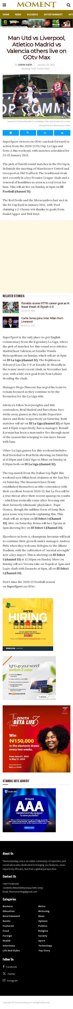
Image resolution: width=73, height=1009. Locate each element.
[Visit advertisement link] (36, 23)
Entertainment (53, 14)
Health (6, 940)
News (18, 14)
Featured (8, 925)
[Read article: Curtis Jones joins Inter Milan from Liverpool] (11, 322)
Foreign (7, 935)
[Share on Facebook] (11, 133)
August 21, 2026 (28, 311)
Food (6, 930)
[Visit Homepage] (36, 5)
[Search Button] (68, 5)
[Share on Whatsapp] (45, 133)
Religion (43, 930)
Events (6, 921)
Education (9, 911)
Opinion (42, 921)
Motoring (43, 911)
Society (42, 935)
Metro (42, 906)
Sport (41, 940)
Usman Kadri (25, 64)
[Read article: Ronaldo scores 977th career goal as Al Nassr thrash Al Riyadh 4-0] (11, 307)
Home (6, 14)
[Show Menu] (4, 5)
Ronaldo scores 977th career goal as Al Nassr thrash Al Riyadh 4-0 (45, 305)
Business (32, 14)
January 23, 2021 (46, 64)
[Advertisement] (36, 256)
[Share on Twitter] (28, 133)
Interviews (9, 945)
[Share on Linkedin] (62, 133)
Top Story (44, 950)
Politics (42, 925)
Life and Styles (11, 950)
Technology (45, 945)
